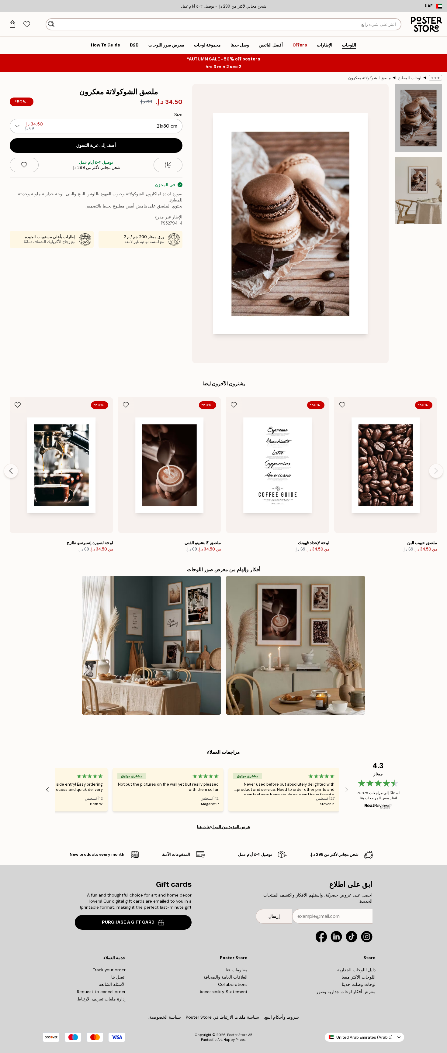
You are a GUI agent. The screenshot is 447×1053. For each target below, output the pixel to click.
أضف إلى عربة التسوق (96, 145)
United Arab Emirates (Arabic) (364, 1037)
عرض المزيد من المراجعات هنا (223, 826)
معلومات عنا (237, 969)
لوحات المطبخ (409, 78)
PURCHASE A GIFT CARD (128, 922)
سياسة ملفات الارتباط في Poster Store (222, 1017)
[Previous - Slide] (436, 471)
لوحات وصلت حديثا (359, 984)
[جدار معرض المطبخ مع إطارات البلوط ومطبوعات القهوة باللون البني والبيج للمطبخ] (295, 645)
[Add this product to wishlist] (24, 165)
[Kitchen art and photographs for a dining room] (151, 645)
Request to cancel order (101, 991)
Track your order (109, 969)
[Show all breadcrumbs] (435, 78)
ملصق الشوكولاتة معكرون (369, 78)
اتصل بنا (118, 977)
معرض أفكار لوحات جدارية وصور (346, 991)
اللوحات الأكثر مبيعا (358, 977)
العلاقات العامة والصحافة (225, 977)
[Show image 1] (418, 118)
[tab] (26, 24)
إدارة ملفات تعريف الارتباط (101, 999)
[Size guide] (168, 165)
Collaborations (233, 984)
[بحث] (51, 24)
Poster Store (237, 1035)
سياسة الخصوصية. (164, 1017)
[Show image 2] (418, 190)
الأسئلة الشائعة (112, 984)
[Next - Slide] (11, 471)
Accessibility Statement (223, 991)
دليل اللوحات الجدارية (356, 969)
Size (178, 114)
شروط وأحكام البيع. (281, 1017)
